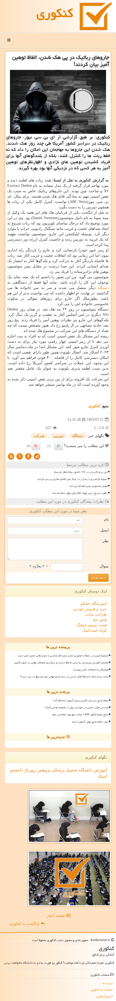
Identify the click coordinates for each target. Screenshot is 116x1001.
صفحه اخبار (56, 916)
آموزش (100, 770)
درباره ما (108, 983)
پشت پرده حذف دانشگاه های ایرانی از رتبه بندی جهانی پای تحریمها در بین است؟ (64, 676)
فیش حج (100, 620)
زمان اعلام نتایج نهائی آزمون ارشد (90, 721)
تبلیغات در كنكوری (102, 989)
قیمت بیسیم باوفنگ (91, 625)
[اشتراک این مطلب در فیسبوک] (28, 456)
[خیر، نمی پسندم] (36, 446)
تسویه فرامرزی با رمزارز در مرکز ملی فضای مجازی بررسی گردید (72, 479)
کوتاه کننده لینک (94, 630)
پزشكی (57, 770)
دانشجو (16, 770)
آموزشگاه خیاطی (93, 604)
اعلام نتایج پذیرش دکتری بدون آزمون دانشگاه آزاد (80, 700)
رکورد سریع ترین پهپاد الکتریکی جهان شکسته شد (80, 493)
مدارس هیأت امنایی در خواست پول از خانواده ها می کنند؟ (76, 707)
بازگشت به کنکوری (25, 924)
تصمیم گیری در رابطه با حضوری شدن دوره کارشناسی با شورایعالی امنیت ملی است (63, 655)
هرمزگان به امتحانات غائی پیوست (90, 669)
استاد (102, 776)
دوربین (58, 436)
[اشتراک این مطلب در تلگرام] (37, 456)
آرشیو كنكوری (104, 996)
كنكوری (54, 13)
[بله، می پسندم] (58, 446)
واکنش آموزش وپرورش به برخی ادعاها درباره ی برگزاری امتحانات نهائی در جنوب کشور (61, 662)
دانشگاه (85, 770)
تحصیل (71, 770)
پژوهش (43, 770)
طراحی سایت (96, 614)
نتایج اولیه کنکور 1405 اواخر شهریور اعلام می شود (80, 714)
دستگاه (103, 288)
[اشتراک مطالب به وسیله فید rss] (11, 456)
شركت (39, 436)
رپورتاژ (29, 770)
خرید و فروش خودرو (90, 609)
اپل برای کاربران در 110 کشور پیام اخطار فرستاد (81, 472)
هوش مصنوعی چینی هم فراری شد (88, 486)
